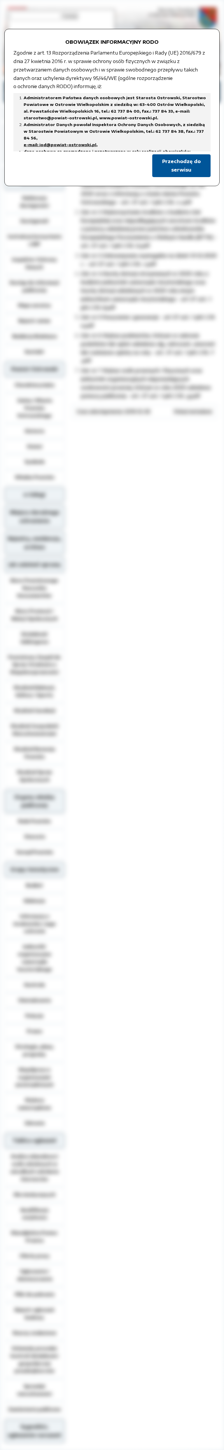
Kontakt (34, 351)
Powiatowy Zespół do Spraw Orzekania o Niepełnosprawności (34, 664)
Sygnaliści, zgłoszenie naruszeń (34, 1431)
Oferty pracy (35, 1255)
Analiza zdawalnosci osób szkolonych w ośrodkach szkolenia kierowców (34, 1168)
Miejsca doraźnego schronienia (34, 516)
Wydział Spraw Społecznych (34, 775)
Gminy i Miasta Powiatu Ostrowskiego (34, 408)
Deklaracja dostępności (34, 201)
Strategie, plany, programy (34, 1050)
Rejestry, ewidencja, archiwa (34, 543)
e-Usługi (34, 494)
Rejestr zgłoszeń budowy (34, 1313)
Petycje (34, 1015)
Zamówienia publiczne (34, 1409)
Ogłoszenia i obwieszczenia (34, 1275)
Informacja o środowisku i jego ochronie (34, 923)
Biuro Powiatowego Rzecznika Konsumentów (34, 588)
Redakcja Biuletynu (34, 336)
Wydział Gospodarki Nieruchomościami (34, 729)
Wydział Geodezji (34, 710)
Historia (34, 431)
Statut (34, 446)
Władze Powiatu (34, 477)
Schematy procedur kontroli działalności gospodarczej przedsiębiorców (34, 1360)
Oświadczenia (34, 1000)
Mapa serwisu (34, 305)
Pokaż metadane (193, 411)
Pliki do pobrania (34, 1294)
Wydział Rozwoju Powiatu (34, 752)
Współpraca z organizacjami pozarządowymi (34, 1077)
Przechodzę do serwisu (181, 165)
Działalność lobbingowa (34, 637)
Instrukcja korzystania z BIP (34, 240)
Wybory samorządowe (34, 1103)
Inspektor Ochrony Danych (34, 263)
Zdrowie (34, 1123)
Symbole (34, 461)
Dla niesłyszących (34, 1194)
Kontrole (34, 984)
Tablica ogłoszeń (34, 1140)
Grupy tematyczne (34, 869)
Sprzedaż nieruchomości (34, 1389)
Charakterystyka (34, 384)
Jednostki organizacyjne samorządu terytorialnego (34, 958)
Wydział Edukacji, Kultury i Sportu (34, 691)
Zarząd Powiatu (34, 852)
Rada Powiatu (34, 821)
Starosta (34, 836)
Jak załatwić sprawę (34, 564)
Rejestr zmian (34, 320)
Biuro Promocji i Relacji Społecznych (34, 614)
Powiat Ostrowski (34, 369)
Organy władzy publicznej (34, 801)
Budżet (34, 885)
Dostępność (34, 220)
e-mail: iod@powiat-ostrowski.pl (60, 144)
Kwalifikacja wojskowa (34, 1213)
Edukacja (34, 900)
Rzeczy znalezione (34, 1332)
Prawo (34, 1031)
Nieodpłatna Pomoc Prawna (34, 1236)
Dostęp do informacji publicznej (34, 286)
